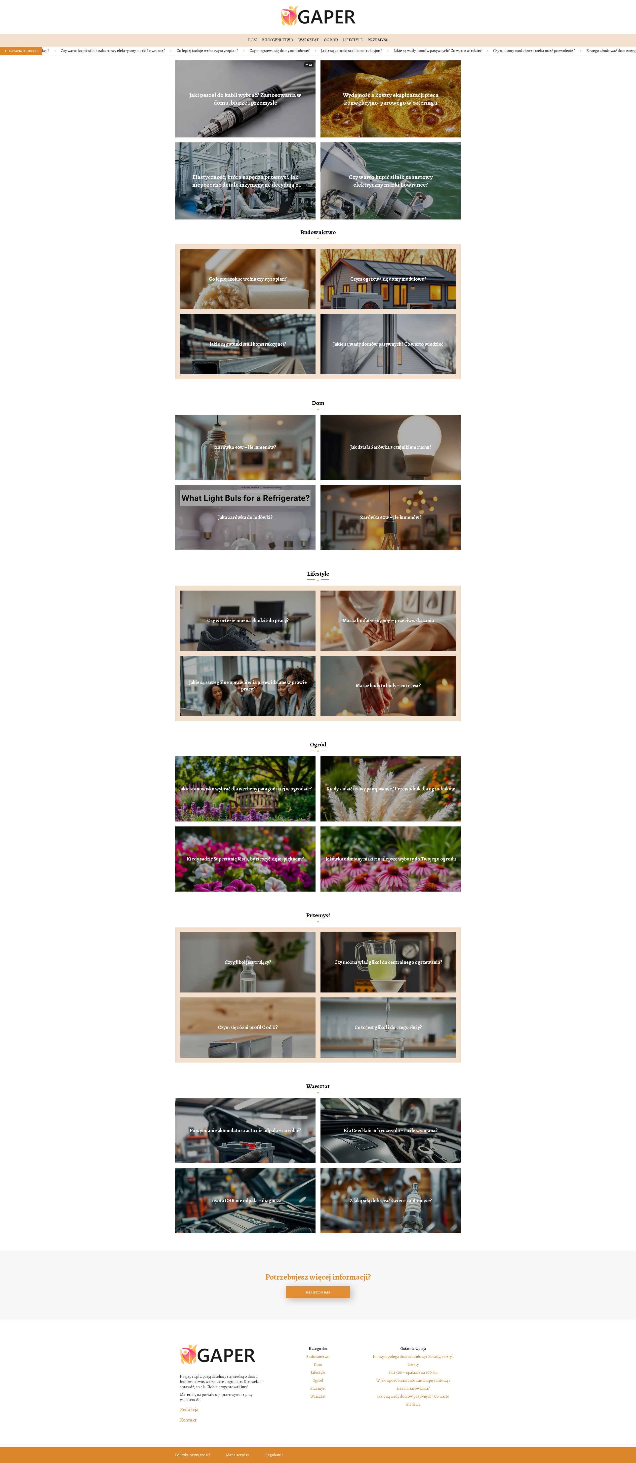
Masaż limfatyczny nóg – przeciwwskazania (388, 620)
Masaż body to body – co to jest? (388, 686)
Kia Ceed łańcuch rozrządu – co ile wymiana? (390, 1130)
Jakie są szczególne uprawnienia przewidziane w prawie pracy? (248, 685)
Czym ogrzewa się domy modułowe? (156, 50)
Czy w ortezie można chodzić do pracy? (248, 620)
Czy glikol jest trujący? (248, 962)
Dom (318, 403)
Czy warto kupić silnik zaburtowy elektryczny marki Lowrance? (391, 180)
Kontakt (188, 1420)
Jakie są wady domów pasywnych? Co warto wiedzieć (314, 50)
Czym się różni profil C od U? (248, 1027)
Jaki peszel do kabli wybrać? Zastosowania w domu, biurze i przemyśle (245, 98)
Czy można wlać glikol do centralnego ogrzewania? (388, 962)
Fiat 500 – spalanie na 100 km (413, 1372)
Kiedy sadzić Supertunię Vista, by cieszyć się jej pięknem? (245, 859)
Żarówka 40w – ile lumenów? (245, 447)
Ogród (318, 744)
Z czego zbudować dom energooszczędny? (498, 50)
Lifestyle (318, 574)
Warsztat (318, 1086)
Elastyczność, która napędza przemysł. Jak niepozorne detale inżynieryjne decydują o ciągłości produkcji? (245, 180)
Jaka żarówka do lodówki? (245, 517)
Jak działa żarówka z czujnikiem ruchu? (390, 447)
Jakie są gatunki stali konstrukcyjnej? (228, 50)
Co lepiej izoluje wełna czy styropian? (84, 50)
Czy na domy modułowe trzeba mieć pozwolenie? (411, 50)
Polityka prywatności (192, 1455)
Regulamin (274, 1455)
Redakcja (189, 1409)
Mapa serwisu (237, 1455)
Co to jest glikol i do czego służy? (388, 1027)
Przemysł (318, 915)
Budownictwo (318, 232)
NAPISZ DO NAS (318, 1292)
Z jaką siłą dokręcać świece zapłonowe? (391, 1201)
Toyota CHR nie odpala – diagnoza (245, 1201)
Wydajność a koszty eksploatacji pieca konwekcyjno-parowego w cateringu (390, 98)
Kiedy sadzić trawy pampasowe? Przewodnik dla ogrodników (390, 789)
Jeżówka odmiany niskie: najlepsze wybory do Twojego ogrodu (391, 859)
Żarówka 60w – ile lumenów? (390, 517)
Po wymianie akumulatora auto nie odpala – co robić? (245, 1130)
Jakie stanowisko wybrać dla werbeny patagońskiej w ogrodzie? (245, 789)
